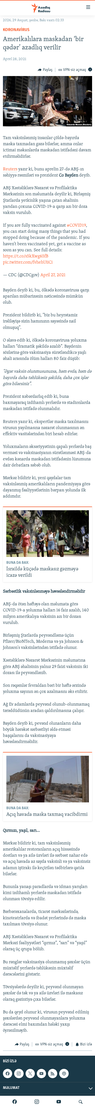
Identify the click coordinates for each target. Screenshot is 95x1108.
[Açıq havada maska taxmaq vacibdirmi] (47, 779)
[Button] (45, 70)
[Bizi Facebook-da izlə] (14, 1102)
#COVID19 (76, 225)
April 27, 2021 (53, 275)
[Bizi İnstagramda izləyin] (36, 1102)
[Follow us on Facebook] (7, 1073)
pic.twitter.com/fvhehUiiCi (28, 262)
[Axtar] (80, 1102)
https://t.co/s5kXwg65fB (25, 256)
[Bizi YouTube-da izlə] (58, 1102)
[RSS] (52, 1073)
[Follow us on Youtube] (41, 1073)
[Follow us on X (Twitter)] (30, 1073)
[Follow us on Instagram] (18, 1073)
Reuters (10, 169)
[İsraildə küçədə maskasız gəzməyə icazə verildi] (47, 533)
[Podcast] (63, 1073)
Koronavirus (16, 30)
